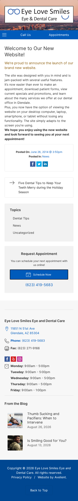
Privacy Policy (21, 477)
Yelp (13, 359)
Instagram (19, 359)
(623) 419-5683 (28, 340)
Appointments (59, 35)
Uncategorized (23, 233)
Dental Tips (21, 218)
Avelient (60, 477)
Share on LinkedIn (45, 164)
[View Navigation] (5, 34)
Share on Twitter (39, 164)
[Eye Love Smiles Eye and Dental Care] (39, 14)
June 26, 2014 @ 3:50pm (46, 151)
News (45, 156)
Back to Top (39, 490)
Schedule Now (41, 274)
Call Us (25, 35)
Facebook (7, 359)
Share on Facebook (32, 164)
